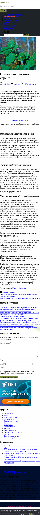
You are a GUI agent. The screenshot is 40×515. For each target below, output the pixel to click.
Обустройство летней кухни (14, 15)
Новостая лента (9, 427)
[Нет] (33, 514)
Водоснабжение (9, 419)
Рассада (6, 18)
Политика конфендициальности (15, 473)
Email (2, 364)
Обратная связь (9, 471)
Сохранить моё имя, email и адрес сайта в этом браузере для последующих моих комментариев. (17, 372)
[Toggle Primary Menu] (3, 10)
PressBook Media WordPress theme (19, 506)
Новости (7, 30)
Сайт (1, 368)
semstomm (17, 84)
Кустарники (8, 28)
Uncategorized (9, 413)
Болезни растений (10, 16)
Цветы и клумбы (10, 26)
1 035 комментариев (30, 84)
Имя (2, 360)
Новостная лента (10, 430)
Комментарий (5, 343)
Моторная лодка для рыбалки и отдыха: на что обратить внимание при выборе (20, 450)
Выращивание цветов (11, 20)
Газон (6, 24)
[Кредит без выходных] (20, 120)
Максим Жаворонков (19, 288)
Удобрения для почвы (11, 22)
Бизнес (6, 415)
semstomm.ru (4, 2)
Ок (31, 514)
